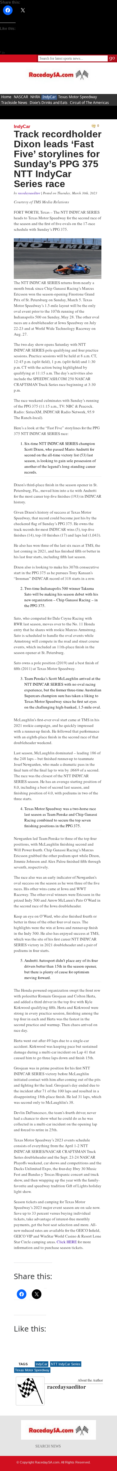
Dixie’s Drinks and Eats (49, 102)
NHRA (35, 96)
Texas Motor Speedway (77, 96)
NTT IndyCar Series (65, 1364)
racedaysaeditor (29, 193)
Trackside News (14, 102)
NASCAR (21, 96)
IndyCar (49, 96)
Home (6, 96)
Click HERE (67, 1241)
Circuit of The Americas (89, 102)
